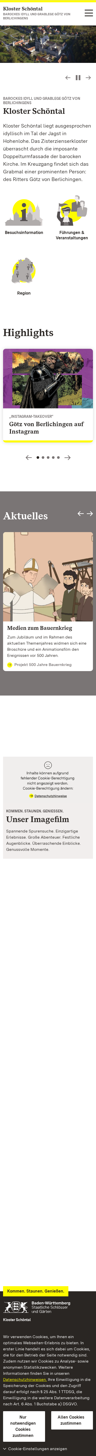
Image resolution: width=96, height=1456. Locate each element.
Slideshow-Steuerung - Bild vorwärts (88, 77)
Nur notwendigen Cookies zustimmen (23, 1426)
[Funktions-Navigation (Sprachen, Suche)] (89, 13)
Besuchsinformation (24, 232)
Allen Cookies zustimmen (71, 1420)
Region (24, 293)
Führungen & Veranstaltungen (72, 235)
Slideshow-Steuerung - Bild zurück (67, 77)
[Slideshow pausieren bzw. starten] (78, 77)
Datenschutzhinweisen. (25, 1379)
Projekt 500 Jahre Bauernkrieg (43, 664)
